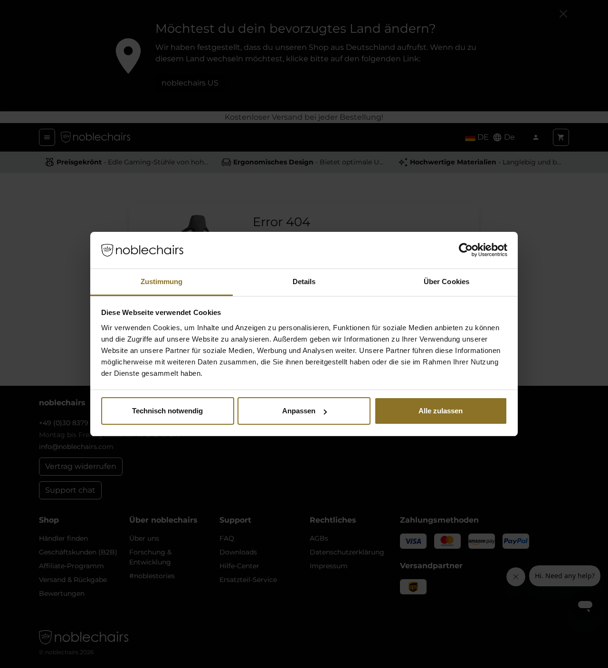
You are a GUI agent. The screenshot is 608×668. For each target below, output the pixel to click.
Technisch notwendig (167, 411)
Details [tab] (304, 281)
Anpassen (298, 411)
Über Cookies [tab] (446, 281)
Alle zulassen (440, 411)
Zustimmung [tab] (162, 281)
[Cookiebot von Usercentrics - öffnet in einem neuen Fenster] (465, 250)
